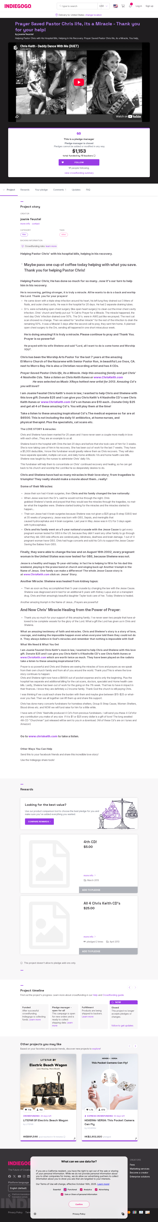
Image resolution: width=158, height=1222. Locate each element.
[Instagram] (24, 1176)
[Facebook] (9, 1176)
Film (24, 234)
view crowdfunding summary (79, 173)
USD (101, 6)
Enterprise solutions (140, 1176)
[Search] (60, 6)
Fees (132, 1164)
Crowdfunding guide (113, 995)
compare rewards (39, 821)
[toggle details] (76, 1140)
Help (95, 995)
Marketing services (139, 1168)
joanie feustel (25, 34)
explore (96, 1048)
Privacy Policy (15, 1212)
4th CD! (90, 841)
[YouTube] (19, 1176)
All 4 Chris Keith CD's (102, 903)
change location (93, 15)
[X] (14, 1176)
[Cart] (123, 6)
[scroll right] (135, 1046)
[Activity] (130, 6)
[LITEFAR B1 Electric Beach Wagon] (48, 1082)
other (63, 234)
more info (25, 223)
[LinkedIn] (28, 1176)
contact (36, 223)
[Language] (116, 6)
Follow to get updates (122, 1025)
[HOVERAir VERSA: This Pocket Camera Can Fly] (110, 1082)
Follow (79, 162)
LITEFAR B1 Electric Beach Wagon (45, 1120)
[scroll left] (129, 987)
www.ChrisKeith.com (108, 377)
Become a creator (139, 1172)
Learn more (35, 1019)
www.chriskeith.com (43, 736)
